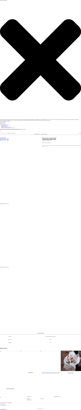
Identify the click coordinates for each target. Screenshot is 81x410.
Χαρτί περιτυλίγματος (48, 137)
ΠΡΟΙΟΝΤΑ (38, 134)
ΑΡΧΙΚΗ (35, 134)
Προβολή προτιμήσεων (10, 129)
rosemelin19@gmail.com (3, 405)
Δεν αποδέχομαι (5, 129)
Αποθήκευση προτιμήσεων (16, 129)
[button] (40, 60)
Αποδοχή (1, 129)
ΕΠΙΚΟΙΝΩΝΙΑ (44, 134)
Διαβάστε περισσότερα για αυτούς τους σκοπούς (7, 127)
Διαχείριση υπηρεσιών (4, 126)
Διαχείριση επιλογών (4, 125)
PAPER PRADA (30, 372)
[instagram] (80, 133)
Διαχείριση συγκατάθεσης (3, 409)
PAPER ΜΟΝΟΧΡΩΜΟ (10, 388)
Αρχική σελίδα (44, 137)
